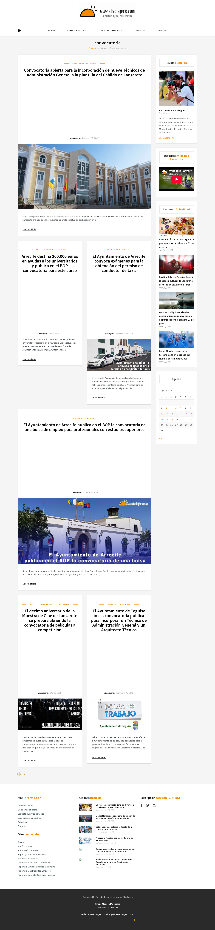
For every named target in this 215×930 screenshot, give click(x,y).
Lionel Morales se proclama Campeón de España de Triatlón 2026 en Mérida (115, 817)
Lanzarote (63, 604)
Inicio (51, 30)
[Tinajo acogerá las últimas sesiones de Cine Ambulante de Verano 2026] (85, 850)
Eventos (162, 30)
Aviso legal (23, 822)
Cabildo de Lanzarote (84, 63)
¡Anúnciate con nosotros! (29, 817)
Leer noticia (29, 229)
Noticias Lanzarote (110, 30)
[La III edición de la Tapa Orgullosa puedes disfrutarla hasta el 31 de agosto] (176, 235)
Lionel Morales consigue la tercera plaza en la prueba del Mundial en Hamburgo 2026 (174, 355)
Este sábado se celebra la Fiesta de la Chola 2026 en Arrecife (114, 828)
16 (191, 413)
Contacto (22, 826)
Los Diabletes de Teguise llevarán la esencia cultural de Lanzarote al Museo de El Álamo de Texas (176, 281)
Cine (32, 604)
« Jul (161, 438)
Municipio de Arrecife (55, 249)
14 (181, 413)
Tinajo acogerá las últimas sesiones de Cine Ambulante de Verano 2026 (115, 850)
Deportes (140, 30)
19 (171, 419)
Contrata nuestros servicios (31, 813)
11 (167, 413)
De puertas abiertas (27, 809)
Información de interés (29, 850)
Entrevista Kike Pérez (28, 858)
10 (162, 413)
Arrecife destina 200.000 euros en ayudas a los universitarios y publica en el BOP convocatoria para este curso (50, 263)
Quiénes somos (25, 805)
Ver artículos (167, 138)
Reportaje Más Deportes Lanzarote (34, 870)
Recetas (21, 842)
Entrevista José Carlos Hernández (34, 862)
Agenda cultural (77, 30)
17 (162, 419)
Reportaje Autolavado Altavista (32, 854)
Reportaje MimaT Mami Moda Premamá (36, 866)
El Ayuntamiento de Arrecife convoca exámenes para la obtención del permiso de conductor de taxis (119, 263)
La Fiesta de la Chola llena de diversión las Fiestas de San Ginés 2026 (115, 806)
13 (176, 413)
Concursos (46, 604)
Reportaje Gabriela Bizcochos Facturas (36, 874)
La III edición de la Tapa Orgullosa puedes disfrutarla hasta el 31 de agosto (176, 243)
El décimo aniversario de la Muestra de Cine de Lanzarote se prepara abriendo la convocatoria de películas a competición (49, 620)
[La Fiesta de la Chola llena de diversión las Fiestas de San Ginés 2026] (85, 810)
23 (191, 419)
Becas (35, 249)
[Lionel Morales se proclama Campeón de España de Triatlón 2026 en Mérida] (85, 821)
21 (181, 419)
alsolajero (75, 138)
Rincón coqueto (25, 846)
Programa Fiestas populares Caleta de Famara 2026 (114, 839)
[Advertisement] (84, 104)
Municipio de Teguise (119, 604)
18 (167, 419)
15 (186, 413)
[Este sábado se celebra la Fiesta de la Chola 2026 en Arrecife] (85, 832)
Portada (92, 48)
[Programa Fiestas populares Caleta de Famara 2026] (85, 843)
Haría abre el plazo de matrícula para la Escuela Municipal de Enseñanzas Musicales (115, 862)
